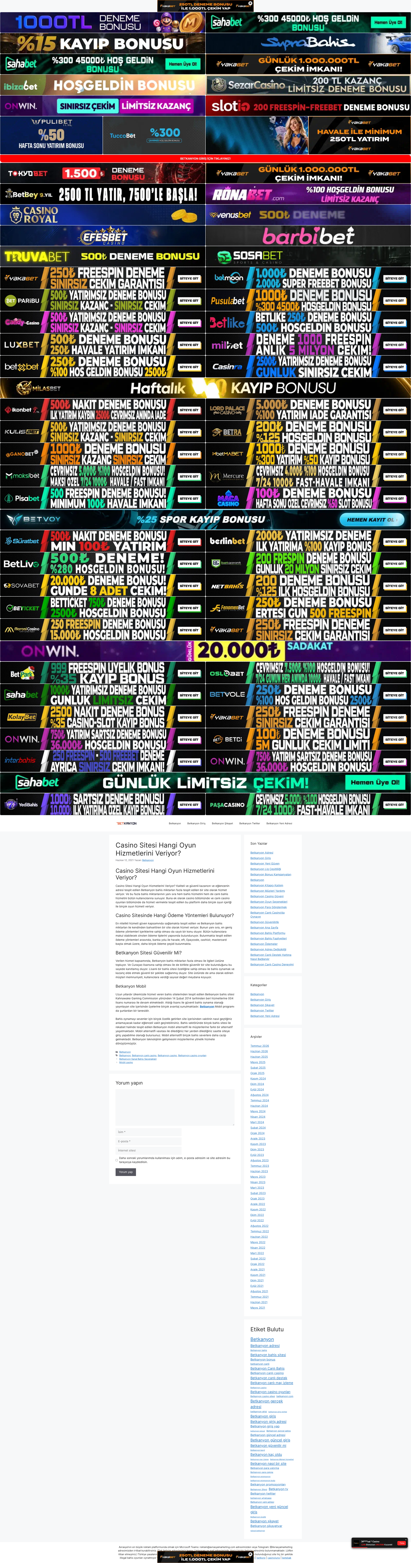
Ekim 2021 (257, 1280)
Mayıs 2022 (257, 1242)
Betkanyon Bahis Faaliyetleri (268, 938)
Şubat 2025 (258, 1067)
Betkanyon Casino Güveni (267, 896)
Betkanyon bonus (262, 1359)
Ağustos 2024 (259, 1095)
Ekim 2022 (257, 1215)
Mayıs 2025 (257, 1062)
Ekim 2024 (257, 1084)
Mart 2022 (257, 1253)
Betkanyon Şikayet (222, 823)
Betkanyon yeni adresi (262, 1502)
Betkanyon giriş (263, 1416)
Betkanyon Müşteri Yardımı (267, 890)
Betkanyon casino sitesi (262, 1396)
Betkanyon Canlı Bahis (267, 1368)
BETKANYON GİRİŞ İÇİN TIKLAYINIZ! (205, 158)
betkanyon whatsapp (260, 1498)
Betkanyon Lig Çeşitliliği (265, 869)
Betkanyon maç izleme (259, 1459)
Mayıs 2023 (258, 1176)
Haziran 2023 (259, 1171)
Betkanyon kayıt (257, 1450)
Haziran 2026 (259, 1051)
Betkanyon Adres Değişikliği (268, 949)
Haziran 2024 (259, 1105)
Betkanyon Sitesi (258, 1489)
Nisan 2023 (257, 1182)
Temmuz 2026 (259, 1045)
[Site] (102, 278)
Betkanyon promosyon (260, 1476)
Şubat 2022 (258, 1258)
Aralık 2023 (257, 1138)
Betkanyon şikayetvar (266, 1526)
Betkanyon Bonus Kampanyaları (270, 874)
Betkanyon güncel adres (279, 1431)
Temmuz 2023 (259, 1165)
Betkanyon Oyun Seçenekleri (268, 901)
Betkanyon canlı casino (144, 1055)
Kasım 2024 (258, 1078)
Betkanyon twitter (263, 1493)
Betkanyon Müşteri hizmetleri (282, 1459)
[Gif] (205, 388)
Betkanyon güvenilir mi (268, 1445)
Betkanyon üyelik (258, 1517)
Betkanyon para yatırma (264, 1468)
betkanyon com (284, 1396)
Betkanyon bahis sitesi (268, 1355)
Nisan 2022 (257, 1247)
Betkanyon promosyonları (268, 1484)
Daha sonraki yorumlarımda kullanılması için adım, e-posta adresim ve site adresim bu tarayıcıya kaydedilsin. (174, 1160)
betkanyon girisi (258, 1411)
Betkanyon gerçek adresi (266, 1404)
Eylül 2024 (257, 1089)
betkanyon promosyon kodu (262, 1480)
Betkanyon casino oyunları (192, 1055)
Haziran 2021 (258, 1302)
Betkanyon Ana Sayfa (264, 927)
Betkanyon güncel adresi (267, 1435)
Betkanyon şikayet (264, 1521)
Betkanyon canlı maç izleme (271, 1383)
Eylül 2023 (257, 1155)
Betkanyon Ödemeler (264, 944)
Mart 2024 (257, 1122)
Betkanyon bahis (258, 1350)
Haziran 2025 (259, 1056)
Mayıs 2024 (258, 1111)
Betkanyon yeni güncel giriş (269, 1509)
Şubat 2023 (258, 1193)
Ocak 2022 (257, 1264)
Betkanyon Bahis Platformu (267, 933)
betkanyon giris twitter (277, 1412)
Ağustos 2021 (259, 1291)
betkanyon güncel (257, 1431)
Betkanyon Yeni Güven (265, 863)
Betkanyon (175, 823)
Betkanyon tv (278, 1489)
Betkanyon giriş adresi (268, 1421)
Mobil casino (126, 1062)
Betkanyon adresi (265, 1345)
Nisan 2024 (257, 1116)
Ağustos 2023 (259, 1160)
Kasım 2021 (257, 1275)
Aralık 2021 (257, 1269)
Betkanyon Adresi (261, 852)
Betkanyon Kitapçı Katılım (266, 885)
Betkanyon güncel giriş (270, 1440)
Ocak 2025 (257, 1073)
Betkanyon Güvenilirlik (264, 922)
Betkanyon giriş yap (265, 1426)
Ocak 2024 (257, 1133)
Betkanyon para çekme (261, 1472)
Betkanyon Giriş (196, 823)
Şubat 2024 (258, 1127)
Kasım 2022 (258, 1209)
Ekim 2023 (257, 1149)
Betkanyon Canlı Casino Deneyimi (272, 964)
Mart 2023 (257, 1187)
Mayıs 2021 (257, 1307)
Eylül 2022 (257, 1220)
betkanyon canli (259, 1363)
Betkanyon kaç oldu (266, 1454)
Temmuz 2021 (259, 1296)
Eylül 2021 (256, 1285)
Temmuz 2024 (259, 1100)
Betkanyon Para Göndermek (268, 907)
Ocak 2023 (257, 1198)
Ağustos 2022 (259, 1225)
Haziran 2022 (259, 1236)
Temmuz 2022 (259, 1231)
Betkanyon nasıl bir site (268, 1463)
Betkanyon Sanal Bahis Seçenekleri (138, 1059)
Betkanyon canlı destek (268, 1378)
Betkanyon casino (167, 1055)
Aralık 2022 (257, 1204)
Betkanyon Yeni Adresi (279, 823)
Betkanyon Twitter (249, 823)
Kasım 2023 (258, 1144)
